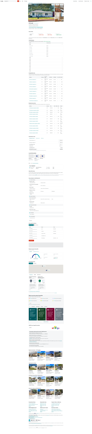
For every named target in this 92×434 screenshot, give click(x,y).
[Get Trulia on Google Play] (38, 420)
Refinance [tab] (42, 138)
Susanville (30, 338)
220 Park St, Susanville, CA (32, 84)
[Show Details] (62, 44)
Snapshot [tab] (30, 251)
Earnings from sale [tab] (31, 138)
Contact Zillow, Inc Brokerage (32, 418)
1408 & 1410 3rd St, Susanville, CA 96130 (34, 123)
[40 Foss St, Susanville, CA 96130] (50, 379)
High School (38, 274)
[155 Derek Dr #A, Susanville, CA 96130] (33, 367)
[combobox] (11, 1)
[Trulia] (29, 420)
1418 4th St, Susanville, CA (32, 91)
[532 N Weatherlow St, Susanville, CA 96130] (59, 379)
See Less (30, 220)
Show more (30, 240)
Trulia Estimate (32, 41)
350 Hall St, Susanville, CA (32, 93)
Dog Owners (37, 306)
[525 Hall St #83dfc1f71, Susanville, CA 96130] (33, 354)
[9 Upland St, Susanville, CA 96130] (58, 354)
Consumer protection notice (39, 417)
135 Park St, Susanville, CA (32, 98)
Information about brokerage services (33, 417)
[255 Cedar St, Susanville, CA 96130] (42, 392)
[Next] (62, 355)
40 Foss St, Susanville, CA (32, 86)
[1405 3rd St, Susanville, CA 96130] (50, 392)
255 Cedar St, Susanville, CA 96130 (33, 112)
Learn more (34, 304)
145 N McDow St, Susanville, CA (33, 100)
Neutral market (36, 258)
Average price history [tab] (36, 251)
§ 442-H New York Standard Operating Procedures (33, 416)
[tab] (31, 225)
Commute (45, 306)
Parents (42, 306)
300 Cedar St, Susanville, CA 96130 (33, 130)
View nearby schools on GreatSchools (35, 291)
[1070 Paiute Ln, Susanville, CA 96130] (41, 354)
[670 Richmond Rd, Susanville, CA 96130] (33, 379)
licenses (32, 415)
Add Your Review (46, 321)
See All (30, 303)
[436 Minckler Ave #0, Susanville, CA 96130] (59, 367)
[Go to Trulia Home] (2, 1)
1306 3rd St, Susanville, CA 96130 (33, 121)
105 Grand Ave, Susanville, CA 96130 (34, 110)
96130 (36, 174)
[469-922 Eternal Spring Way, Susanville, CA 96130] (50, 354)
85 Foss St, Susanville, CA (32, 79)
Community (33, 306)
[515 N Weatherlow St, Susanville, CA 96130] (33, 392)
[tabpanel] (46, 145)
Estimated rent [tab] (38, 138)
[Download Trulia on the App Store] (33, 420)
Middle (35, 274)
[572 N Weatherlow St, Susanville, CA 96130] (59, 392)
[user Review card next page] (63, 314)
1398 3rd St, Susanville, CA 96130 (33, 118)
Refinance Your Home (40, 27)
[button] (18, 1)
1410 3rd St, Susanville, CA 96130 (33, 116)
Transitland (38, 413)
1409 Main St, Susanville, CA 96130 (33, 128)
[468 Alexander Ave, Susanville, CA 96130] (42, 379)
